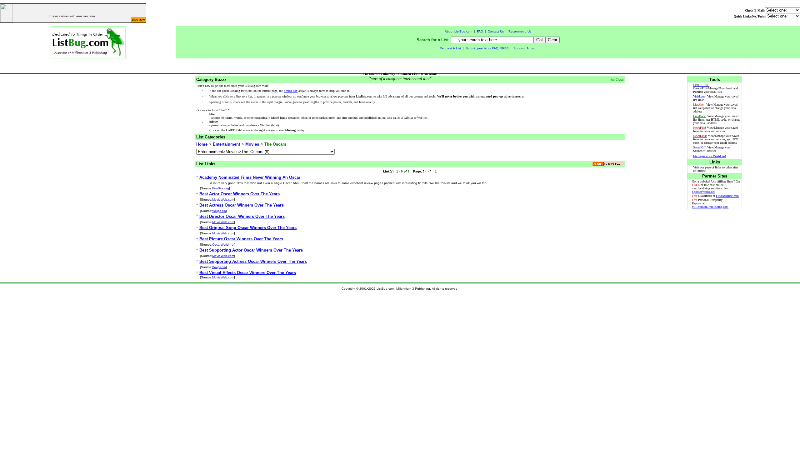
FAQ (480, 31)
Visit (696, 167)
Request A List (450, 48)
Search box (291, 90)
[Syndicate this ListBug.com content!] (608, 164)
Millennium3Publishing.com (710, 206)
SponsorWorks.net (703, 191)
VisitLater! (699, 96)
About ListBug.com (458, 31)
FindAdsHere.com (727, 196)
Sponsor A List (524, 48)
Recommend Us (519, 31)
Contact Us (496, 31)
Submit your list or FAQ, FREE (487, 48)
